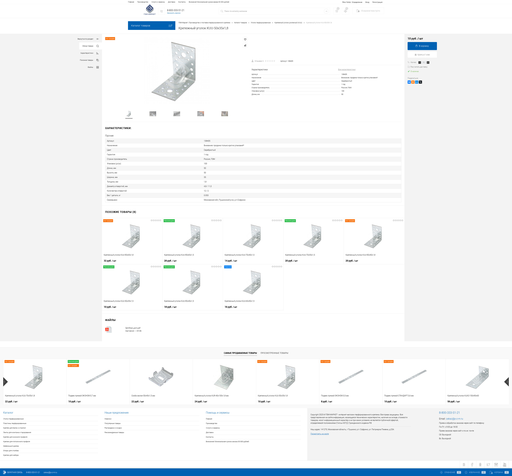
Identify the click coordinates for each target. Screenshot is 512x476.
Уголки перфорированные (13, 419)
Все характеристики (346, 69)
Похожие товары (86, 60)
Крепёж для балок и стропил (14, 428)
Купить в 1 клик (424, 54)
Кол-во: (414, 62)
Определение (357, 2)
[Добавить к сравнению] (245, 45)
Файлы (90, 67)
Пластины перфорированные (14, 423)
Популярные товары (113, 423)
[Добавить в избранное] (245, 39)
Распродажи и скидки (113, 428)
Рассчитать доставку (419, 66)
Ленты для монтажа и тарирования (17, 432)
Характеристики (86, 53)
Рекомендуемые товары (114, 432)
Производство (142, 2)
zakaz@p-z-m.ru (454, 418)
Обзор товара (87, 46)
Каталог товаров (140, 25)
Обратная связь (15, 472)
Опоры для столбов (11, 451)
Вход (367, 2)
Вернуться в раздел (85, 39)
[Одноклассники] (413, 82)
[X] (420, 82)
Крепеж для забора (11, 455)
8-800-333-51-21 (33, 472)
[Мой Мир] (416, 82)
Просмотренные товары (274, 352)
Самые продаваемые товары (240, 352)
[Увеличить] (176, 70)
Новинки (108, 419)
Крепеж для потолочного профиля (16, 442)
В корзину (424, 46)
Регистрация (377, 2)
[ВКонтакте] (409, 82)
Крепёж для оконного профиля (15, 437)
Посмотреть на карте (320, 434)
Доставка (171, 2)
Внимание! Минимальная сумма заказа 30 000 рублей (209, 2)
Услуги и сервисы (158, 2)
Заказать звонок (174, 13)
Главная (131, 2)
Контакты (182, 2)
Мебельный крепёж (11, 446)
